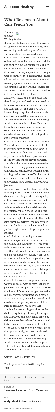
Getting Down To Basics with (20, 356)
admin (29, 377)
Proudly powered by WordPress (18, 408)
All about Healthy (19, 6)
